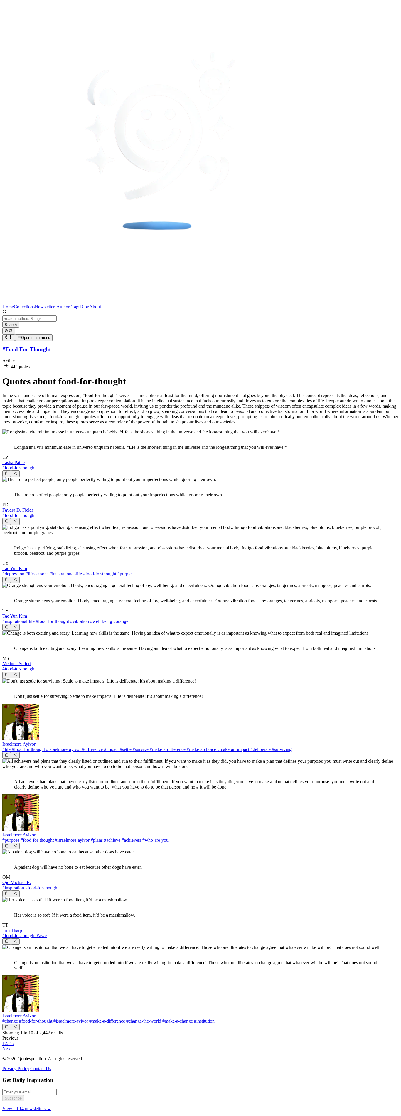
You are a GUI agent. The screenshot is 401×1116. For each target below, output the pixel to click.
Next (6, 1048)
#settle (125, 749)
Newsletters (45, 306)
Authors (63, 306)
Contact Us (40, 1068)
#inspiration (13, 887)
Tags (75, 306)
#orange (120, 621)
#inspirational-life (65, 573)
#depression (13, 573)
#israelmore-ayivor (63, 749)
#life (6, 749)
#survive (140, 749)
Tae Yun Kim (14, 568)
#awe (41, 935)
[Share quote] (15, 473)
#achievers (130, 840)
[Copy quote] (6, 473)
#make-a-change (177, 1020)
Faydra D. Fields (17, 509)
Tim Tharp (12, 930)
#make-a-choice (201, 749)
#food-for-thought (19, 467)
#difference (92, 749)
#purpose (10, 840)
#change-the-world (143, 1020)
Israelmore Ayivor (19, 744)
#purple (124, 573)
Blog (84, 306)
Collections (24, 306)
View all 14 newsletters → (26, 1108)
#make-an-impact (232, 749)
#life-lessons (36, 573)
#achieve (111, 840)
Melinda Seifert (16, 663)
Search (11, 324)
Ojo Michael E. (16, 882)
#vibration (79, 621)
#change (10, 1020)
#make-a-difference (167, 749)
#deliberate (260, 749)
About (95, 306)
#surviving (281, 749)
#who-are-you (155, 840)
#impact (111, 749)
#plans (96, 840)
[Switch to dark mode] (8, 331)
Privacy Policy (15, 1068)
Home (8, 306)
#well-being (100, 621)
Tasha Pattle (13, 462)
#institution (204, 1020)
